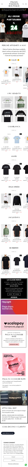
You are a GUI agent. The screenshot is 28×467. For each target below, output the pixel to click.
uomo (10, 294)
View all (14, 63)
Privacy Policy (19, 453)
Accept (13, 457)
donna (17, 294)
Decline (13, 460)
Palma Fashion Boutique (14, 4)
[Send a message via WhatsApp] (25, 464)
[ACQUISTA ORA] (14, 332)
